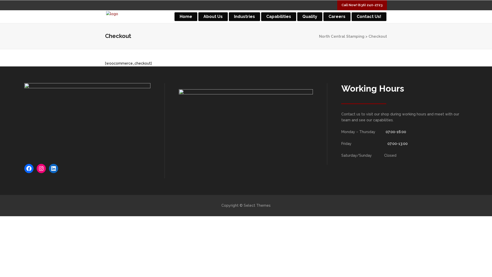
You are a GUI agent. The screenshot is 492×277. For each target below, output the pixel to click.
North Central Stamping (341, 36)
